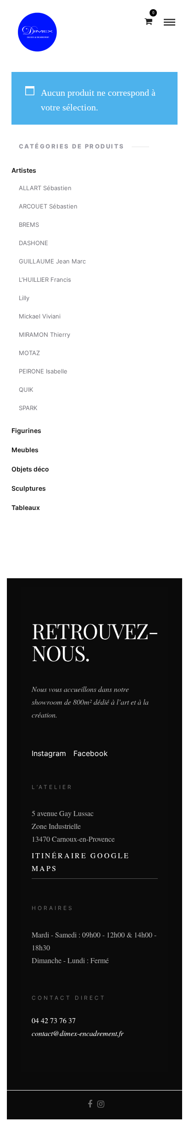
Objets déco (30, 469)
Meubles (25, 450)
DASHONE (33, 243)
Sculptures (28, 488)
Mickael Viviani (40, 316)
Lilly (24, 297)
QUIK (26, 389)
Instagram (49, 753)
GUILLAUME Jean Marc (52, 261)
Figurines (26, 430)
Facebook (90, 753)
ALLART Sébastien (45, 188)
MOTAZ (29, 352)
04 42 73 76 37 (54, 1020)
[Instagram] (100, 1104)
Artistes (23, 170)
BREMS (29, 224)
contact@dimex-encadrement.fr (77, 1033)
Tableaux (25, 507)
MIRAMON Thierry (44, 334)
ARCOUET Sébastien (48, 206)
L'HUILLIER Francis (45, 279)
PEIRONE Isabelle (43, 371)
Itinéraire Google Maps (81, 861)
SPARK (28, 407)
